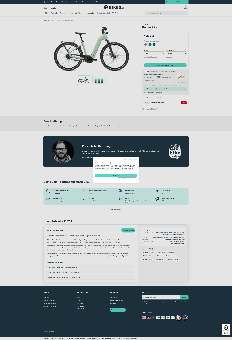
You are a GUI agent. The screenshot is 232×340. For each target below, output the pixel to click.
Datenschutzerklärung (130, 159)
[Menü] (229, 325)
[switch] (226, 333)
